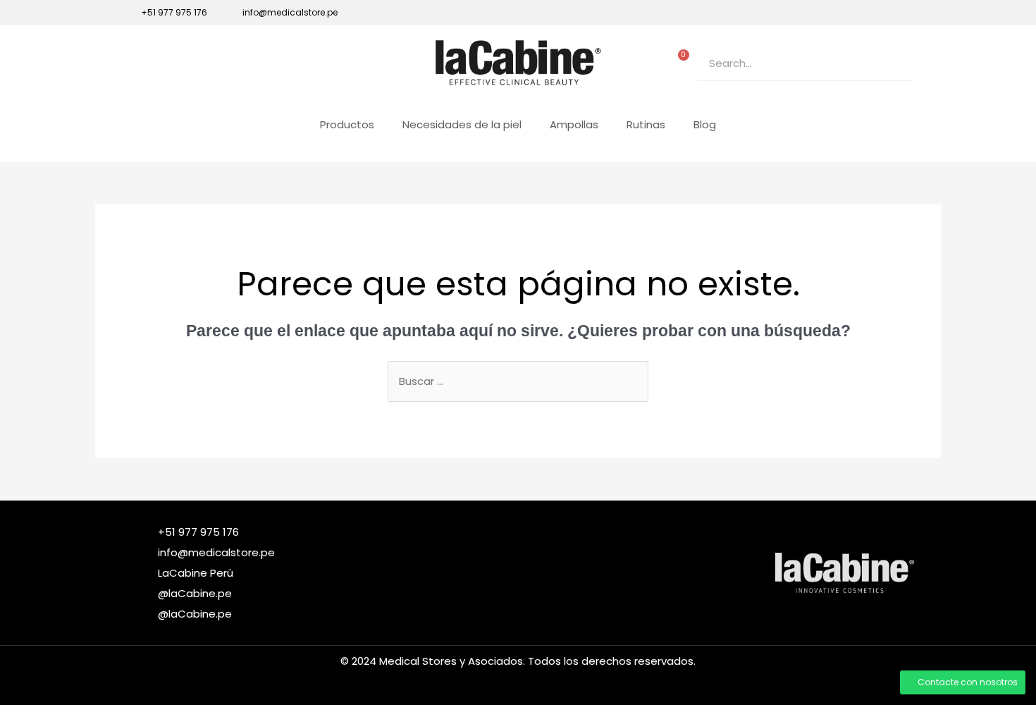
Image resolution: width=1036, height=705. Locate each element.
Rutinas (646, 124)
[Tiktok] (883, 12)
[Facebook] (835, 12)
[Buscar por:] (518, 381)
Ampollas (574, 124)
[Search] (895, 63)
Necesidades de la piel (462, 124)
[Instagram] (859, 12)
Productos (347, 124)
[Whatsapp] (907, 12)
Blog (704, 124)
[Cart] (680, 59)
